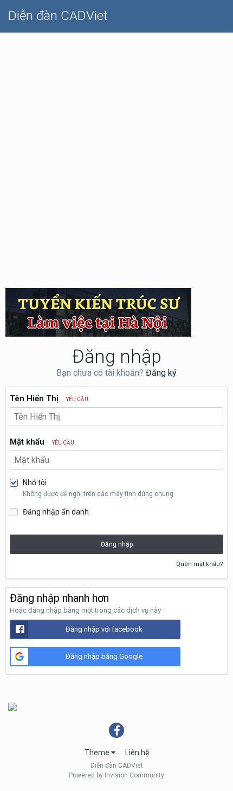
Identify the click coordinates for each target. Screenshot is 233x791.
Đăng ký (161, 373)
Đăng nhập (117, 544)
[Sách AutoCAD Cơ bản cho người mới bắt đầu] (12, 706)
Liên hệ (137, 752)
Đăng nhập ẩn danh (56, 511)
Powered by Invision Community (116, 775)
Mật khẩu (42, 442)
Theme (98, 752)
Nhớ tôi (35, 482)
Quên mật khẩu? (199, 564)
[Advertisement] (116, 155)
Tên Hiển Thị (49, 398)
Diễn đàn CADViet (58, 15)
